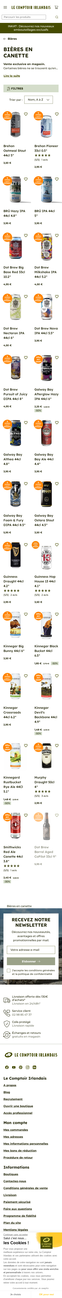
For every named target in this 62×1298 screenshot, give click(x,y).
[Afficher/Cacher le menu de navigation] (5, 7)
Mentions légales (15, 1229)
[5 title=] (49, 155)
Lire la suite (12, 76)
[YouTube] (13, 1067)
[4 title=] (46, 155)
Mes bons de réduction (20, 1150)
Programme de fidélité (19, 1216)
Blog (6, 1092)
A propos (9, 1085)
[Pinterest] (20, 1067)
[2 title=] (39, 155)
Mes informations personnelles (25, 1143)
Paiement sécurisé (16, 1202)
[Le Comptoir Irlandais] (31, 7)
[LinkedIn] (34, 1067)
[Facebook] (6, 1067)
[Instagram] (27, 1067)
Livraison (10, 1195)
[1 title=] (36, 155)
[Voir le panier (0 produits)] (56, 7)
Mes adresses (13, 1136)
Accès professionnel (17, 1113)
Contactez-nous (14, 1181)
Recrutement (13, 1099)
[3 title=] (42, 155)
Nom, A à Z (35, 99)
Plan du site (12, 1222)
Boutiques (10, 1174)
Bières (12, 38)
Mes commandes (15, 1130)
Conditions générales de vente (25, 1188)
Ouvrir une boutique (18, 1106)
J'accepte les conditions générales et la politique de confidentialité (33, 972)
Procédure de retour (18, 1157)
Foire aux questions (17, 1209)
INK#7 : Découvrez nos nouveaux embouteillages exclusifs (31, 28)
